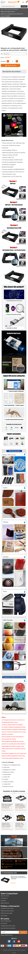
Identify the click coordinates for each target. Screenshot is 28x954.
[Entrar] (23, 2)
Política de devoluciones (7, 910)
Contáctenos (4, 898)
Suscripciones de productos (8, 928)
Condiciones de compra (7, 908)
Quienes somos (5, 895)
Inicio (2, 9)
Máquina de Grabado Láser (7, 11)
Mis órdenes (4, 923)
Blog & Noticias (5, 903)
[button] (26, 20)
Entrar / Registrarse (6, 921)
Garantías (3, 900)
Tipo (2, 53)
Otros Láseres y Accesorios (11, 9)
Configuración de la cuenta (8, 925)
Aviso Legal (4, 915)
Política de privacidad (6, 913)
